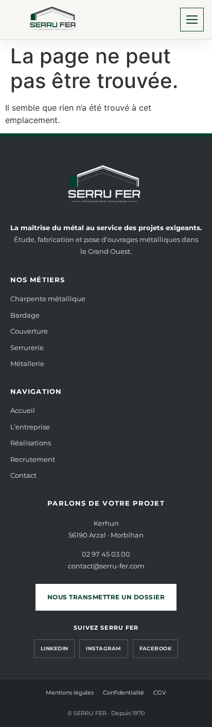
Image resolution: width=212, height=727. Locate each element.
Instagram (103, 648)
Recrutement (32, 459)
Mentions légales (70, 692)
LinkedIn (54, 648)
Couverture (29, 331)
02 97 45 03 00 (106, 554)
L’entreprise (30, 427)
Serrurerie (27, 347)
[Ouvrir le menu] (192, 19)
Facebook (155, 648)
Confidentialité (123, 692)
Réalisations (30, 443)
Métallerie (27, 363)
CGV (159, 692)
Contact (23, 475)
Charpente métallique (47, 299)
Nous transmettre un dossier (106, 597)
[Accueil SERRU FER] (54, 20)
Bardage (25, 315)
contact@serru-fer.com (106, 566)
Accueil (22, 410)
